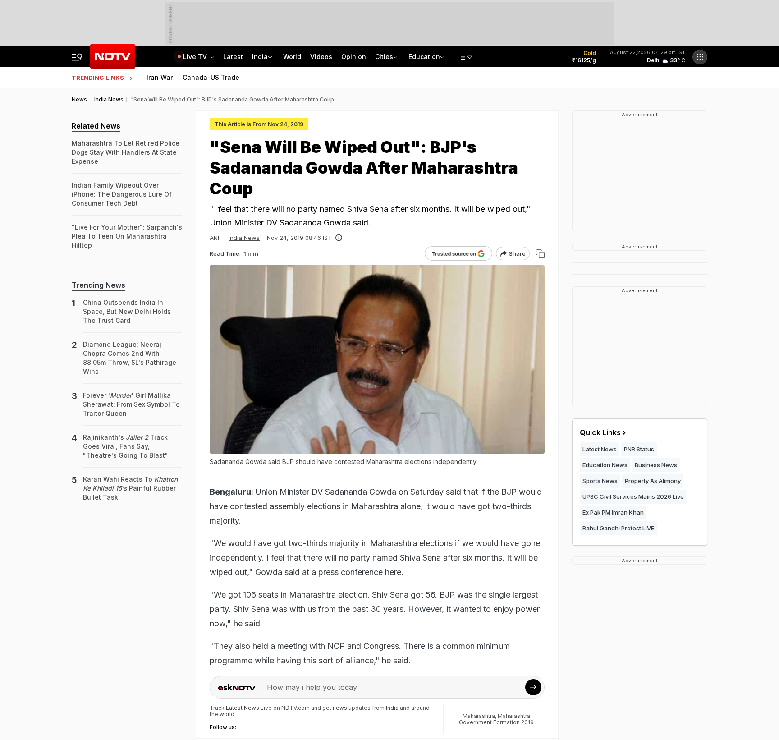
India (260, 56)
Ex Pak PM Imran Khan (613, 512)
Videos (321, 56)
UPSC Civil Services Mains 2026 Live (633, 496)
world (227, 714)
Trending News (98, 285)
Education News (605, 465)
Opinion (353, 56)
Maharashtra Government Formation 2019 (496, 719)
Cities (384, 56)
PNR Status (639, 449)
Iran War (160, 77)
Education (424, 56)
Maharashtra (479, 715)
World (292, 56)
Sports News (600, 480)
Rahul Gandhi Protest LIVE (618, 528)
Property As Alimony (653, 480)
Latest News (599, 449)
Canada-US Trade (211, 77)
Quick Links (600, 432)
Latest (233, 56)
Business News (656, 465)
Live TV (196, 56)
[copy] (540, 253)
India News (244, 237)
